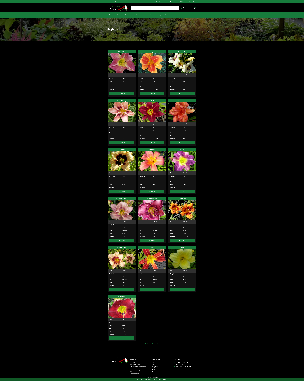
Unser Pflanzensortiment (138, 15)
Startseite (111, 15)
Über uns (119, 15)
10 (159, 343)
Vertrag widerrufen (162, 15)
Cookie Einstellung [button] (134, 373)
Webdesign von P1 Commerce (159, 379)
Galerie (127, 15)
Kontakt (152, 15)
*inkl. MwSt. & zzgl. (152, 377)
